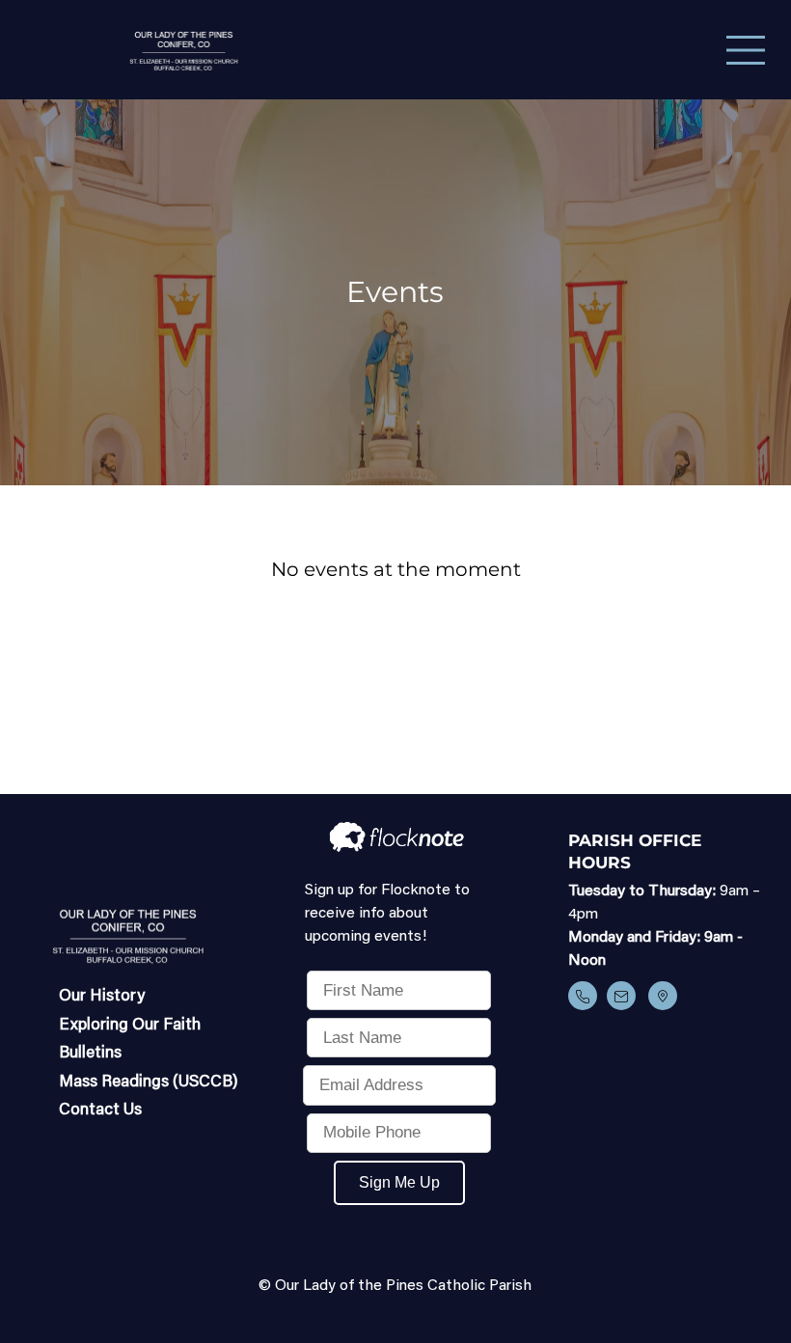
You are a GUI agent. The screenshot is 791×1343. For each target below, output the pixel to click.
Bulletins (90, 1054)
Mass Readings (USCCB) (148, 1083)
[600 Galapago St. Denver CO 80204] (662, 995)
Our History (102, 997)
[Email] (621, 995)
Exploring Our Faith (130, 1026)
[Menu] (746, 50)
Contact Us (100, 1111)
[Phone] (582, 995)
